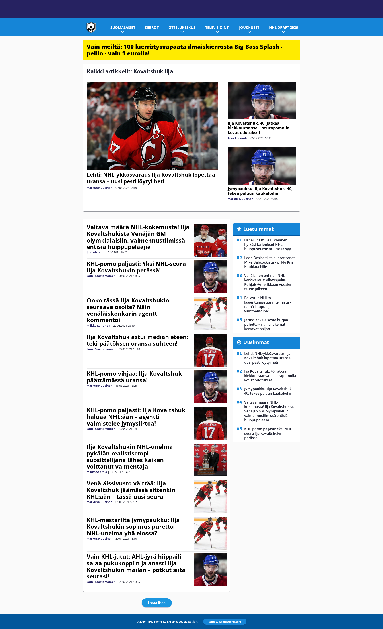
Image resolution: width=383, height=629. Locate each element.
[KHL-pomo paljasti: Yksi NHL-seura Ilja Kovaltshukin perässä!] (210, 276)
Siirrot (152, 27)
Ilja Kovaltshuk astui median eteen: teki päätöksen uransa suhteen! (137, 340)
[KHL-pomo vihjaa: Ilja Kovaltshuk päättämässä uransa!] (210, 386)
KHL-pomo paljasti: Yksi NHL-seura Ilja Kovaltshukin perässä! (136, 267)
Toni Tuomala (238, 138)
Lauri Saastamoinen (101, 276)
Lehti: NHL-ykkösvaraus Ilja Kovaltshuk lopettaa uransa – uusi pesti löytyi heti (151, 178)
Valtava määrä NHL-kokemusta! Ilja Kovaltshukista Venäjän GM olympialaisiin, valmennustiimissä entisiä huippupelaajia (138, 237)
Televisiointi (217, 27)
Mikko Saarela (97, 472)
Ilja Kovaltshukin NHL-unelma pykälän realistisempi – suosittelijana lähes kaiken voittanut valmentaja (130, 457)
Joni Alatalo (95, 252)
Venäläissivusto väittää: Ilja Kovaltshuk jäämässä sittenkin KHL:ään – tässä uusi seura (131, 490)
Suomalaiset (122, 27)
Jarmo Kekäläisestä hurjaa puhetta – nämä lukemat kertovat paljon (266, 324)
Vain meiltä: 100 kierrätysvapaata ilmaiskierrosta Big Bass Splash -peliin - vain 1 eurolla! (184, 50)
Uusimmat (256, 342)
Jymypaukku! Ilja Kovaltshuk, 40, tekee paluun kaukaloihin (260, 191)
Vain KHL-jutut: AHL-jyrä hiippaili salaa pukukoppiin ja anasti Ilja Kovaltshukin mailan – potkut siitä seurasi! (136, 566)
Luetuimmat (258, 228)
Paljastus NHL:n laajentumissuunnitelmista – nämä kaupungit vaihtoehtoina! (267, 304)
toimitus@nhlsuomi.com (225, 621)
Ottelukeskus (181, 27)
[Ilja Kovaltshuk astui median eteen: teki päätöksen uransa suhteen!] (210, 350)
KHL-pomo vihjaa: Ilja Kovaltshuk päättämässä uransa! (134, 376)
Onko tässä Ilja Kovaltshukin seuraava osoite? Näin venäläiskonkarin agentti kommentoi (128, 310)
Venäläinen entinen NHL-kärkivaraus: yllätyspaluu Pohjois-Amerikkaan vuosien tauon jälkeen (268, 282)
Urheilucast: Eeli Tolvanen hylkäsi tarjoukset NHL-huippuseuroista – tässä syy (267, 244)
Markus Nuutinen (100, 188)
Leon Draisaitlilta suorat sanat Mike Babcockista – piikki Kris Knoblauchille (269, 262)
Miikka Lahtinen (98, 325)
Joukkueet (249, 27)
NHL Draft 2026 (283, 27)
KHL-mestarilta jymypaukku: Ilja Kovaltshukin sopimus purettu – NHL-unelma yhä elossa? (133, 526)
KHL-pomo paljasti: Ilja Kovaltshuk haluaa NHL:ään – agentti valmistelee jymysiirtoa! (136, 416)
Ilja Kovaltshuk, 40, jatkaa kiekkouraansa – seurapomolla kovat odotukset (258, 127)
